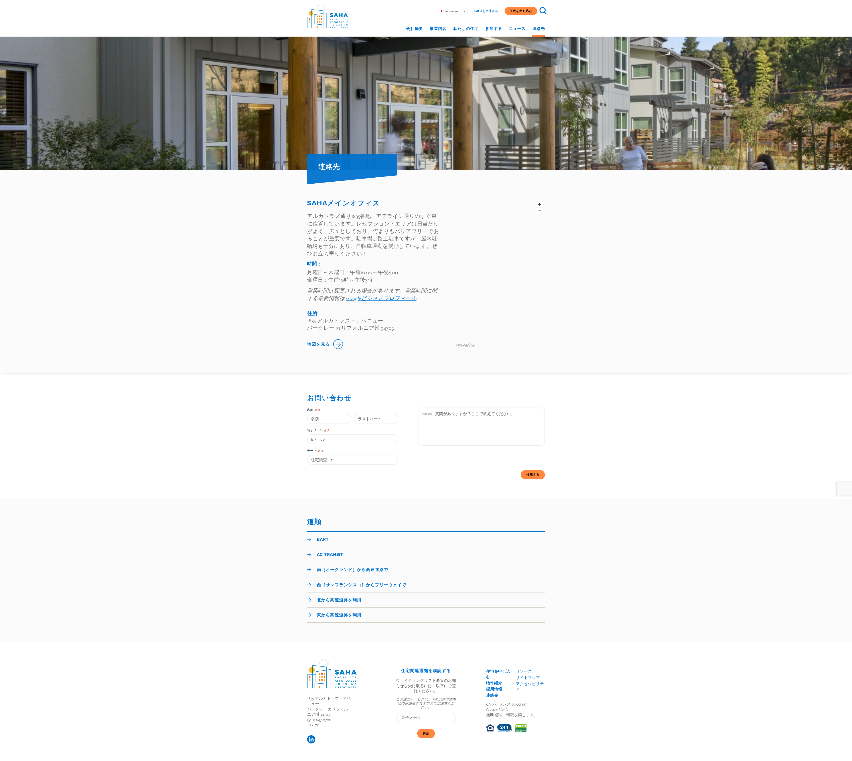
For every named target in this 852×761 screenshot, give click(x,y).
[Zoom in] (539, 204)
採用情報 (494, 689)
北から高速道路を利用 (339, 600)
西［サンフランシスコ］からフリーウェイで (361, 585)
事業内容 (438, 28)
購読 (426, 733)
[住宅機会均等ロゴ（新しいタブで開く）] (490, 728)
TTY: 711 (313, 725)
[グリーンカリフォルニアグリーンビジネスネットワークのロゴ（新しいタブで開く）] (521, 728)
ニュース (517, 28)
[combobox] (352, 460)
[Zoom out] (539, 211)
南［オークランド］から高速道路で (352, 569)
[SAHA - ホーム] (327, 16)
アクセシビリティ (530, 686)
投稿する (532, 474)
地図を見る (318, 344)
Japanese (451, 11)
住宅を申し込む (520, 11)
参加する (493, 28)
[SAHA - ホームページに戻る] (332, 673)
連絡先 (538, 28)
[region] (500, 274)
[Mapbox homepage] (465, 345)
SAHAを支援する (486, 11)
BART (323, 539)
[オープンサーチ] (543, 10)
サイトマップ (528, 677)
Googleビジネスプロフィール (381, 298)
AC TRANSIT (330, 554)
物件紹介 (494, 683)
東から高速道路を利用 (339, 615)
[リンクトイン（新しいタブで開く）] (311, 739)
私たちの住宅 (466, 28)
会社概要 (414, 28)
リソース (524, 671)
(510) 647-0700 (319, 719)
